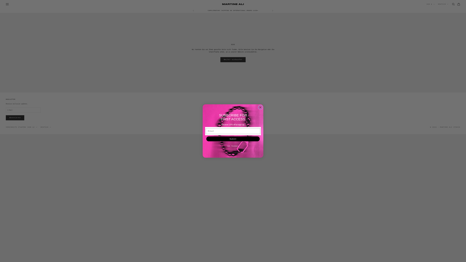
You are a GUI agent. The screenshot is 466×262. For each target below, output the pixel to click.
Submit (233, 139)
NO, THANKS (233, 146)
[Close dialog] (260, 107)
